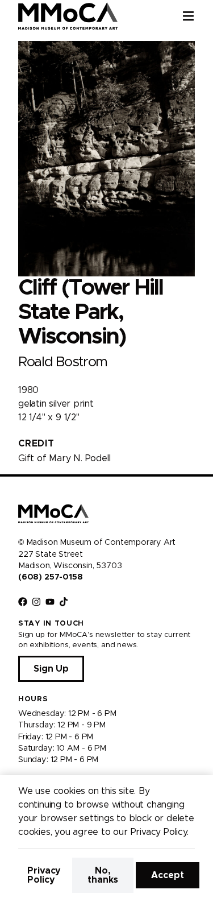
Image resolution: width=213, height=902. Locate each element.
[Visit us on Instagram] (36, 601)
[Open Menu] (197, 16)
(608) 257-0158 (50, 577)
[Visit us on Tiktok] (63, 601)
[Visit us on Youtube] (50, 601)
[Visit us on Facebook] (22, 601)
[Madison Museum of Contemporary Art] (68, 16)
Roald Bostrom (62, 362)
